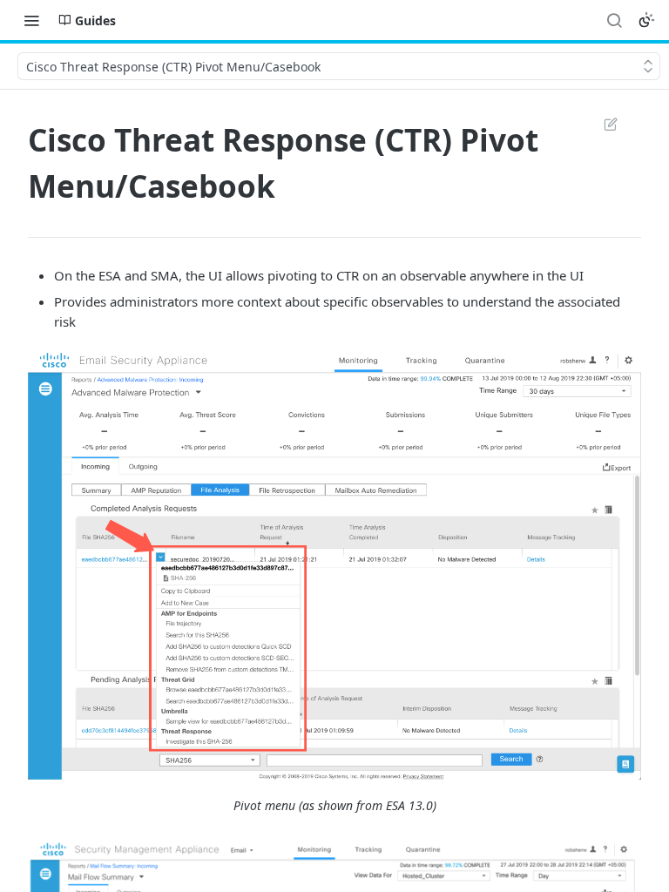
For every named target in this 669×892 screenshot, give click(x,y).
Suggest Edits (602, 124)
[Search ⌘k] (614, 20)
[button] (334, 563)
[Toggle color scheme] (646, 20)
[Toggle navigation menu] (31, 20)
